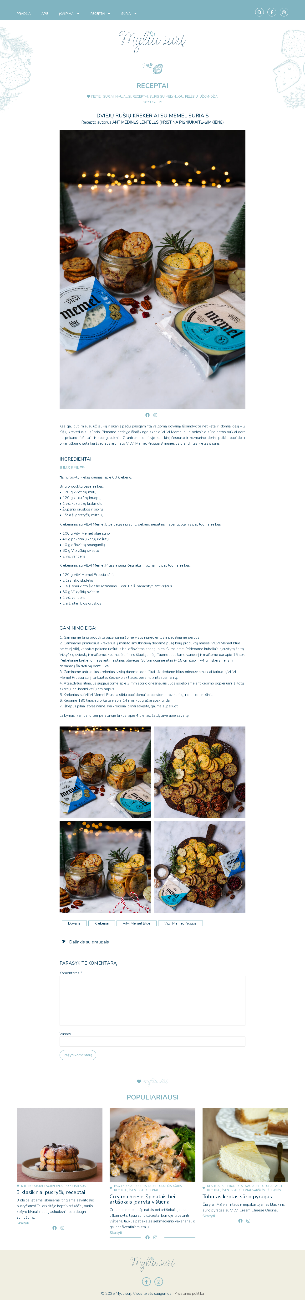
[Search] (259, 12)
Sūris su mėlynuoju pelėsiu (174, 96)
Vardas (65, 1034)
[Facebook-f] (271, 12)
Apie (44, 14)
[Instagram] (284, 12)
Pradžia (24, 14)
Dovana (74, 923)
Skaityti (23, 1223)
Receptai (98, 14)
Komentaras (71, 973)
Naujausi (123, 96)
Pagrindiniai (53, 1186)
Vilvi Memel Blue (136, 923)
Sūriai (126, 14)
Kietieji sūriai (102, 96)
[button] (89, 942)
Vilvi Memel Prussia (180, 923)
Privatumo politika (189, 1293)
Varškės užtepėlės (266, 1190)
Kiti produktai (32, 1186)
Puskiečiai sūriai (170, 1186)
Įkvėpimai (66, 14)
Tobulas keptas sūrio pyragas (237, 1196)
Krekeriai (102, 923)
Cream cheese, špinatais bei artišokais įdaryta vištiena (142, 1199)
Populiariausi (75, 1186)
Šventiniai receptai (143, 1190)
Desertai (213, 1186)
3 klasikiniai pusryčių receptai (51, 1192)
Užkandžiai (209, 96)
